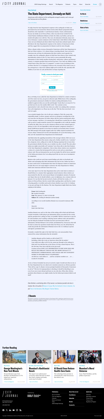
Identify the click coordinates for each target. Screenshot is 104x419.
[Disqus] (52, 323)
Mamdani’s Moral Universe (86, 369)
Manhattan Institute (91, 396)
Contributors (72, 395)
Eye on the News (34, 381)
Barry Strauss (7, 365)
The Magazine (59, 4)
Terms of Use (89, 400)
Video (53, 401)
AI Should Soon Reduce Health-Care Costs (64, 369)
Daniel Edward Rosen (38, 365)
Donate (95, 4)
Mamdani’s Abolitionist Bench (39, 369)
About (80, 4)
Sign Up (52, 87)
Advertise (88, 394)
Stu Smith (31, 365)
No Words (83, 14)
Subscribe (87, 4)
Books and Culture (56, 400)
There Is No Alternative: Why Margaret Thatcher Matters (44, 289)
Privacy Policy (60, 89)
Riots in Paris (84, 28)
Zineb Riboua (82, 365)
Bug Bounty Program (91, 401)
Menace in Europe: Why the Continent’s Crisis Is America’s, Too (59, 286)
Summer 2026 (21, 381)
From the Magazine (9, 381)
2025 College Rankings (40, 4)
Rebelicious (84, 21)
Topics (74, 4)
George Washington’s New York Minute (13, 369)
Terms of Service (52, 90)
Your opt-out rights (98, 415)
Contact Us (72, 405)
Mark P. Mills (57, 365)
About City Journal (73, 392)
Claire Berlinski (32, 10)
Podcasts (68, 4)
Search (51, 4)
